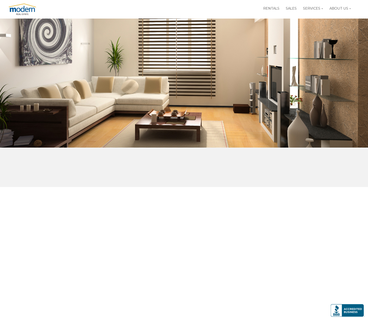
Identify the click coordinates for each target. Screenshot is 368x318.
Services (311, 8)
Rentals (271, 8)
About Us (338, 8)
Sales (291, 8)
